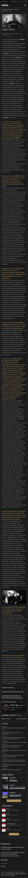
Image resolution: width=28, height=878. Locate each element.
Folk (11, 780)
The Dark (11, 779)
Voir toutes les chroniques (14, 800)
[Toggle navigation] (25, 5)
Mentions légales (10, 873)
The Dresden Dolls (11, 823)
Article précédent (20, 718)
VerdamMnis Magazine (7, 9)
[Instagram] (2, 1)
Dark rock (15, 780)
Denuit (8, 808)
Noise (16, 795)
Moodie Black (12, 793)
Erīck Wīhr (6, 33)
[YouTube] (4, 1)
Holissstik (11, 785)
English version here (8, 687)
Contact (3, 866)
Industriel (17, 788)
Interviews (16, 9)
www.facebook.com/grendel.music (11, 696)
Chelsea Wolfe (12, 778)
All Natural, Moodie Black (15, 794)
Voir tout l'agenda (14, 834)
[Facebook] (17, 715)
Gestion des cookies (10, 875)
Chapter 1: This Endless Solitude (17, 786)
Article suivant (6, 718)
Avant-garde (22, 788)
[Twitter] (19, 715)
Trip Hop (11, 788)
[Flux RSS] (6, 1)
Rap (19, 795)
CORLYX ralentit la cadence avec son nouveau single (14, 742)
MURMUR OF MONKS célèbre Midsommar (11, 769)
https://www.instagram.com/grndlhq (12, 698)
